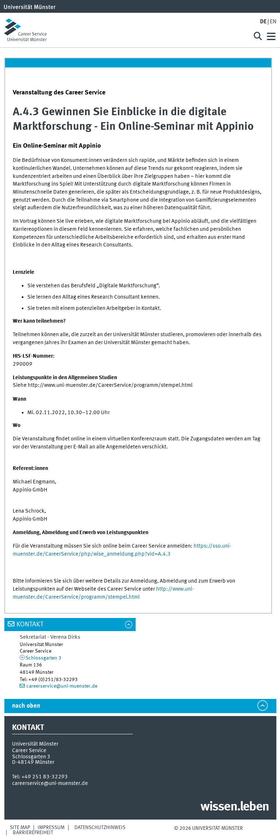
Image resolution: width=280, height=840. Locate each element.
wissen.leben (235, 807)
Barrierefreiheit (33, 832)
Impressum (51, 827)
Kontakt (29, 624)
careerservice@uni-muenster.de (61, 686)
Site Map (20, 827)
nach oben (26, 706)
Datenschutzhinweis (99, 827)
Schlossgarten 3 (43, 658)
